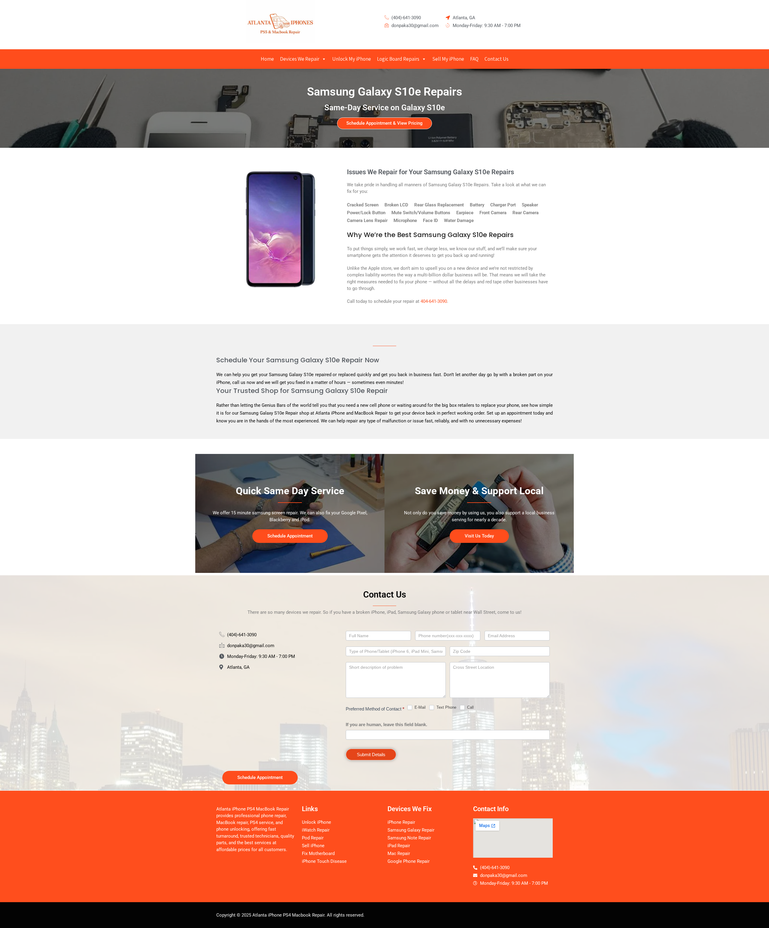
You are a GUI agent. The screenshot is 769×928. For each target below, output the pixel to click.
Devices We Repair (299, 59)
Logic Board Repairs (398, 59)
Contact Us (497, 59)
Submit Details (371, 754)
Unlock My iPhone (351, 59)
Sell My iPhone (448, 59)
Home (267, 59)
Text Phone (445, 707)
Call (470, 707)
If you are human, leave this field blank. (386, 724)
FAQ (474, 59)
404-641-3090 (434, 301)
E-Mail (419, 707)
